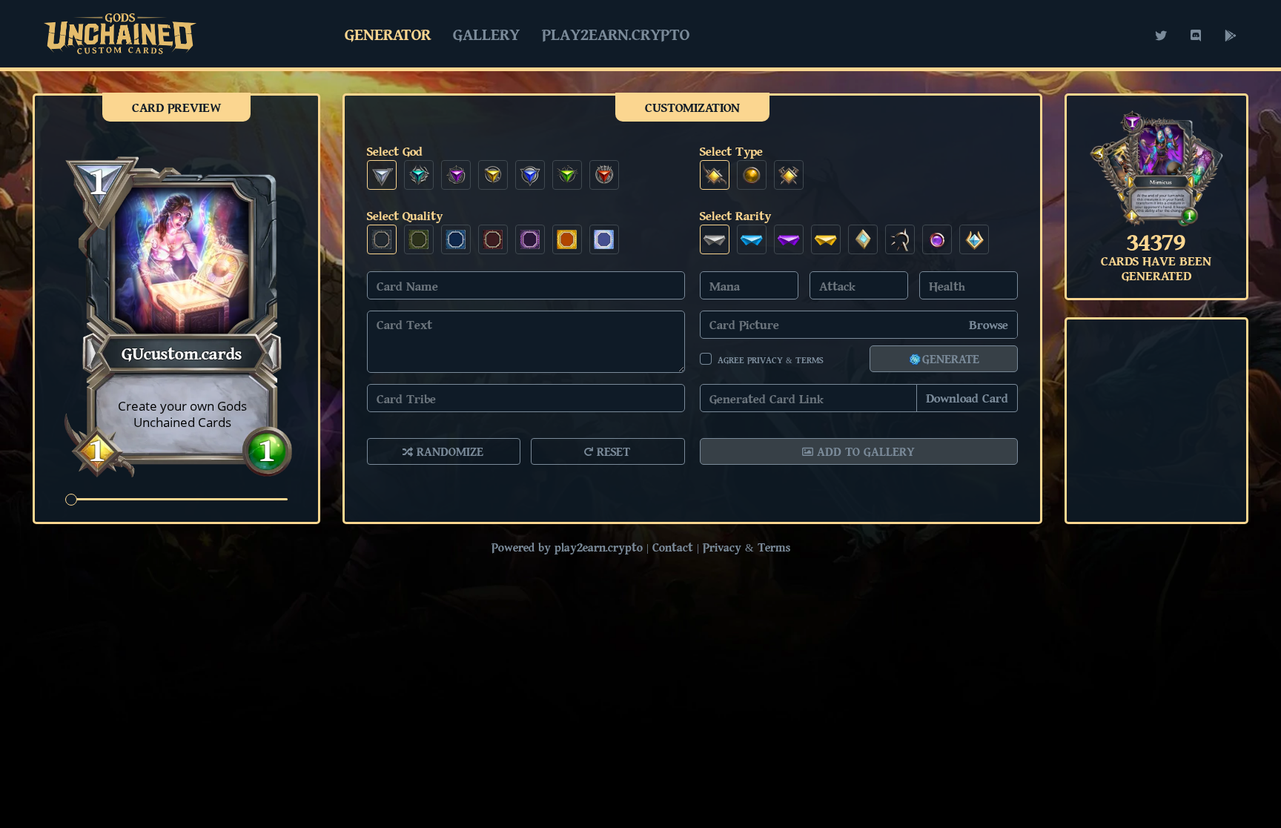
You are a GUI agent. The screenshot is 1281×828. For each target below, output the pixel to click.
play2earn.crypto (615, 34)
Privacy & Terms (746, 547)
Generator (388, 34)
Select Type (731, 151)
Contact (672, 547)
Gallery (486, 34)
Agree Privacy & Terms (770, 360)
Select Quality (405, 215)
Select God (395, 151)
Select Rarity (735, 215)
